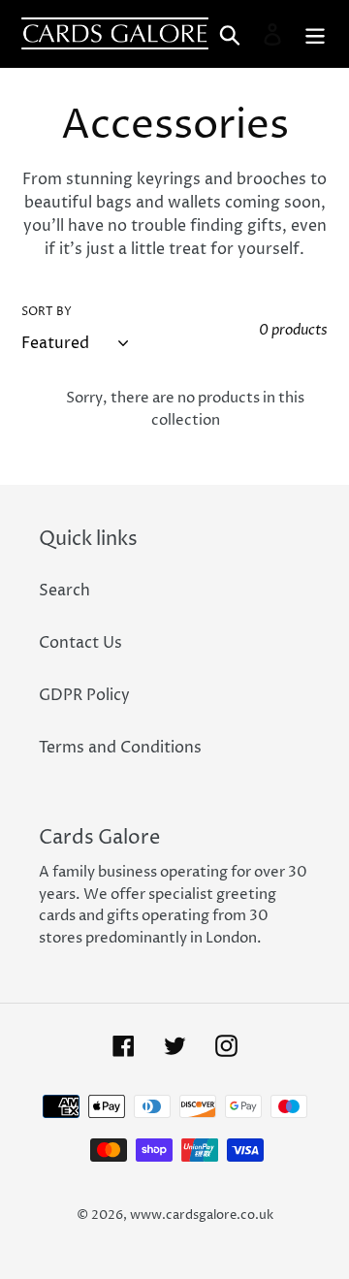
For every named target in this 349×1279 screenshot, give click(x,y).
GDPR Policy (84, 695)
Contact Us (80, 643)
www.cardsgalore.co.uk (201, 1215)
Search (64, 590)
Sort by (46, 312)
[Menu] (315, 34)
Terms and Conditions (120, 747)
